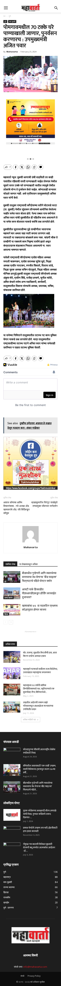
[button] (56, 8)
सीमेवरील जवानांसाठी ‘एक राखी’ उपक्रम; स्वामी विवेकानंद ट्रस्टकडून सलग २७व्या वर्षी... (39, 769)
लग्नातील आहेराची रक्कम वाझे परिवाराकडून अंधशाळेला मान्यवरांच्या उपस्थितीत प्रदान (38, 706)
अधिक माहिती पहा (29, 719)
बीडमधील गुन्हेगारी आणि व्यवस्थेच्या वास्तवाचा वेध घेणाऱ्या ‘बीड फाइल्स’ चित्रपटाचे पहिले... (37, 786)
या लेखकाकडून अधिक (28, 564)
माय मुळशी (12, 21)
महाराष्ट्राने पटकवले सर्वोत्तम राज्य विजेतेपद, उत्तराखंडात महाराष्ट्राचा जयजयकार (40, 670)
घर (4, 16)
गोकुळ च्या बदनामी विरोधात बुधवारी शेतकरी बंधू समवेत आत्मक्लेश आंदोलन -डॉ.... (39, 847)
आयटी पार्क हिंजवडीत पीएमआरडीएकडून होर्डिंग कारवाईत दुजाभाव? (39, 593)
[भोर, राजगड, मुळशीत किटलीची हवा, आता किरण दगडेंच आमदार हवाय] (11, 657)
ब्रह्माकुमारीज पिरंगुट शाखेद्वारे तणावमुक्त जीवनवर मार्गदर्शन (44, 504)
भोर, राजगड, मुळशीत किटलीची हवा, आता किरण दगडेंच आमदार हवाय (40, 654)
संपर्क (22, 975)
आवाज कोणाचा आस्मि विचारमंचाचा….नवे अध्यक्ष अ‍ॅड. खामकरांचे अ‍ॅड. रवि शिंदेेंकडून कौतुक (16, 508)
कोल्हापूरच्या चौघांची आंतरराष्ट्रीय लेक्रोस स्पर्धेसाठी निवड (39, 751)
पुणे (10, 16)
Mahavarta (12, 51)
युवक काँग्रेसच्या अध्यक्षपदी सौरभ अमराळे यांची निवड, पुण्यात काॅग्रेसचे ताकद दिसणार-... (39, 814)
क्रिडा (6, 614)
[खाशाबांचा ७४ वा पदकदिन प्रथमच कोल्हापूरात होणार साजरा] (11, 610)
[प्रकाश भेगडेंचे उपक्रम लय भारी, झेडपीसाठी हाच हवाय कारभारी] (11, 832)
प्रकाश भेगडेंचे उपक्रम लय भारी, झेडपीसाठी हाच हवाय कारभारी (40, 829)
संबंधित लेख (10, 564)
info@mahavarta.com (35, 966)
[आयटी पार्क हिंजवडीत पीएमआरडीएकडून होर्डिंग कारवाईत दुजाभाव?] (11, 593)
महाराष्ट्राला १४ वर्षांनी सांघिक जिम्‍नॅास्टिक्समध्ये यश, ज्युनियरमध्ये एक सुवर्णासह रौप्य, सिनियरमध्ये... (38, 688)
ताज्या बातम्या (8, 597)
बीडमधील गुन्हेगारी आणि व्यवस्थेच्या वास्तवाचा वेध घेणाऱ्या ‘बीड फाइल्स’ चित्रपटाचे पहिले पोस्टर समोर (39, 577)
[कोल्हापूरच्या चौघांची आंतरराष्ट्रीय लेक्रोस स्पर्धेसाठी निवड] (11, 754)
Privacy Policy (34, 975)
